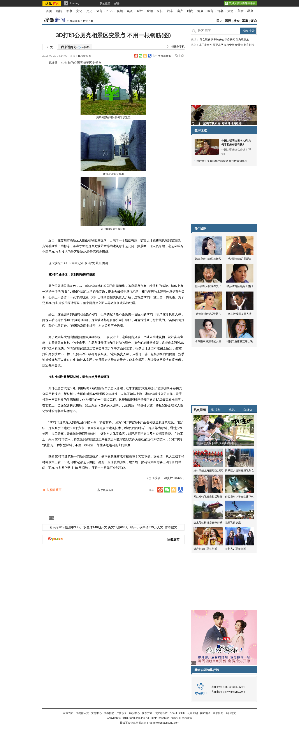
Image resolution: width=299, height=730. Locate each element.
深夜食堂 (229, 44)
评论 (254, 21)
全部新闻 (218, 713)
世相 (150, 11)
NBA (109, 11)
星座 (250, 11)
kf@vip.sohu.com (235, 691)
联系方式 (147, 713)
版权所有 (187, 718)
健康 (200, 11)
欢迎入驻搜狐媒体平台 (242, 3)
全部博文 (230, 713)
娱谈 (130, 11)
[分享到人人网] (149, 56)
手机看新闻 (164, 56)
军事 (69, 11)
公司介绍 (192, 713)
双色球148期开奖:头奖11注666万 (105, 527)
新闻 (59, 11)
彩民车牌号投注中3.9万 (66, 527)
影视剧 (215, 410)
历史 (89, 11)
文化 (79, 11)
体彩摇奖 (171, 527)
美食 (240, 11)
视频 (120, 11)
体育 (99, 11)
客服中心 (134, 713)
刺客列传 (249, 44)
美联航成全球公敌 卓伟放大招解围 (227, 160)
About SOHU (177, 713)
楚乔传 (239, 44)
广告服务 (121, 713)
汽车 (170, 11)
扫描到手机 (178, 46)
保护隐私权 (161, 713)
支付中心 (96, 713)
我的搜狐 (105, 3)
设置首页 (68, 713)
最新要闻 (75, 21)
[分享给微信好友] (167, 489)
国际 (228, 21)
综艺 (232, 410)
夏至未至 (218, 44)
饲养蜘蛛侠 (217, 39)
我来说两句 (75, 47)
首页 (49, 11)
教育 (210, 11)
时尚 (190, 11)
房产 (180, 11)
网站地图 (205, 713)
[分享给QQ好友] (145, 56)
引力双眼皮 (242, 39)
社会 (237, 21)
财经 (140, 11)
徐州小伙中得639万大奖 (146, 527)
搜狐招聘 (109, 713)
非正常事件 (205, 44)
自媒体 (247, 410)
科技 (160, 11)
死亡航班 (205, 39)
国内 (219, 21)
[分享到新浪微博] (136, 56)
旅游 (230, 11)
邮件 (117, 3)
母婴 (220, 11)
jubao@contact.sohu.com (164, 722)
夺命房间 (230, 39)
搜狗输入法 (82, 713)
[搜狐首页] (52, 3)
